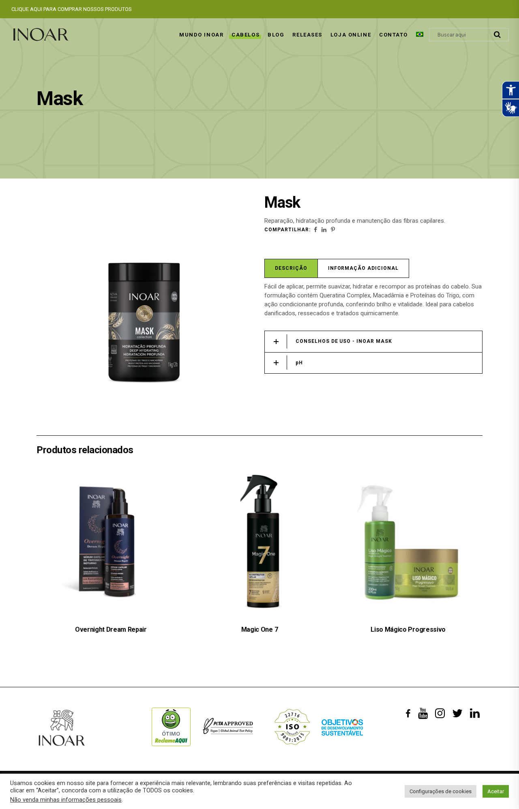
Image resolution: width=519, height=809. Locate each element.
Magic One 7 (259, 629)
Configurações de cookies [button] (441, 791)
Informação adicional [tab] (363, 268)
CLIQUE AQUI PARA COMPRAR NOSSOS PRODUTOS (71, 9)
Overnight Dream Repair (111, 629)
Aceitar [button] (495, 791)
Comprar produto (101, 656)
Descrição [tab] (291, 268)
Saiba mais (250, 656)
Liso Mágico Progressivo (408, 629)
